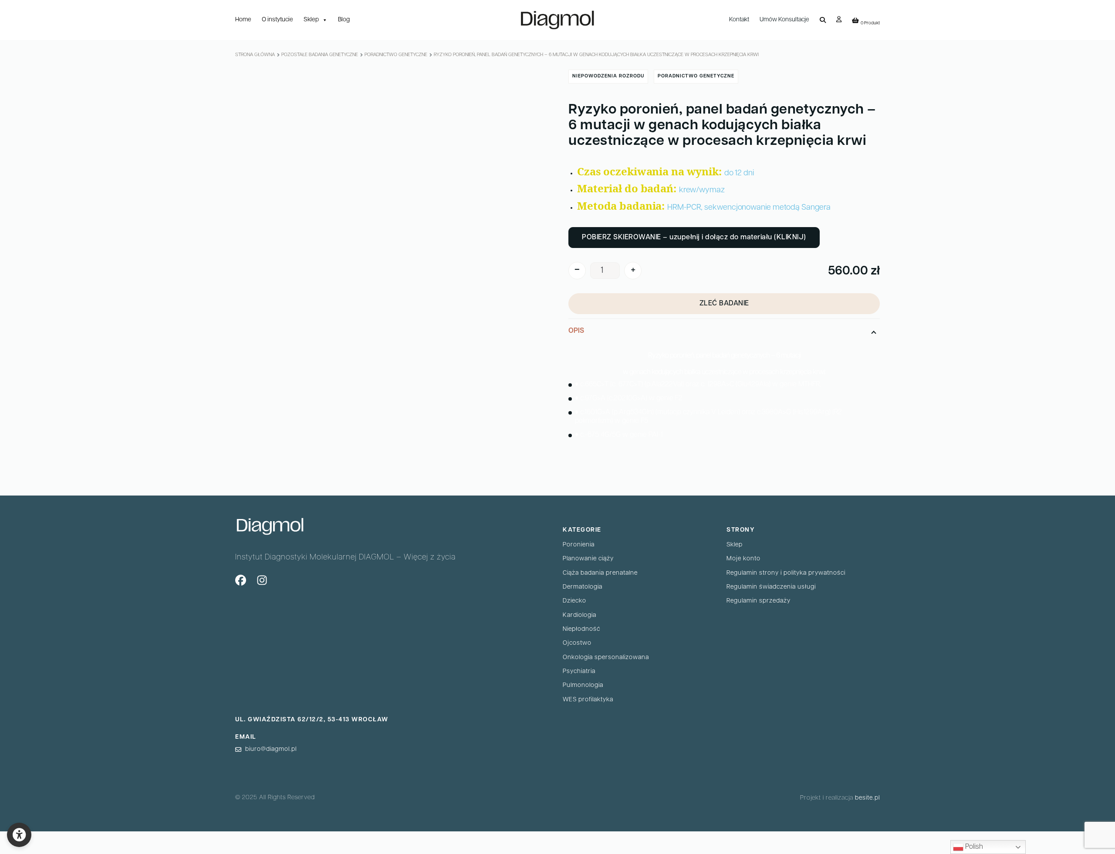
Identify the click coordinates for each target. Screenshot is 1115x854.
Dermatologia (582, 587)
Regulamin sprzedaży (758, 601)
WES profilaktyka (588, 700)
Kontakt (739, 20)
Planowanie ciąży (588, 559)
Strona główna (255, 55)
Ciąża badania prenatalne (600, 573)
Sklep (311, 20)
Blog (344, 20)
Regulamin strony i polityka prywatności (785, 573)
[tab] (724, 384)
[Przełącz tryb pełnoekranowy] (53, 838)
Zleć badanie (724, 303)
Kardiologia (579, 615)
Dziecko (574, 601)
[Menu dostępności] (19, 835)
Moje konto (743, 559)
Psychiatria (579, 671)
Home (243, 20)
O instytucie (277, 20)
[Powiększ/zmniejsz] (74, 838)
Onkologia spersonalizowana (606, 657)
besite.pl (867, 798)
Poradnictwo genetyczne (396, 55)
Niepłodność (581, 629)
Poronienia (579, 545)
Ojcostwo (577, 643)
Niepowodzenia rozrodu (608, 76)
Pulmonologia (583, 685)
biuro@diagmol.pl (271, 749)
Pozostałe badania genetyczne (319, 55)
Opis (576, 331)
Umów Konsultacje (784, 20)
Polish (973, 847)
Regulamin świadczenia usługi (771, 587)
